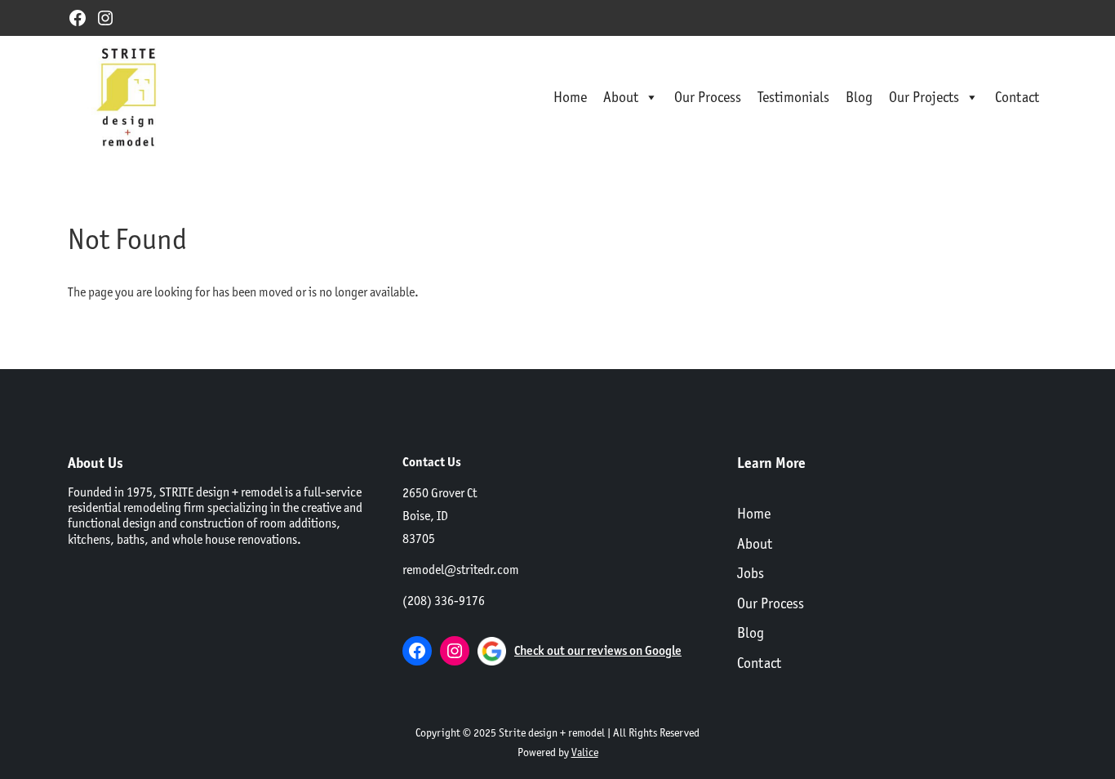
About (620, 96)
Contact (1017, 96)
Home (570, 96)
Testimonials (793, 96)
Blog (859, 96)
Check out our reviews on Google (598, 650)
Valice (584, 752)
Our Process (707, 96)
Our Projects (924, 96)
